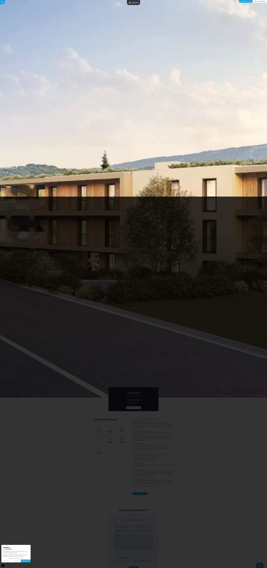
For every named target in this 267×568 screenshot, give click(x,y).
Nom (117, 526)
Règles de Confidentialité (138, 560)
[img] (133, 199)
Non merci (6, 561)
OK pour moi (26, 561)
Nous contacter (133, 407)
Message (118, 535)
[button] (3, 565)
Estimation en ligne (245, 1)
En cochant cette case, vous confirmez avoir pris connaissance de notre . (132, 557)
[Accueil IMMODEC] (133, 2)
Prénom (139, 526)
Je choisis (16, 561)
